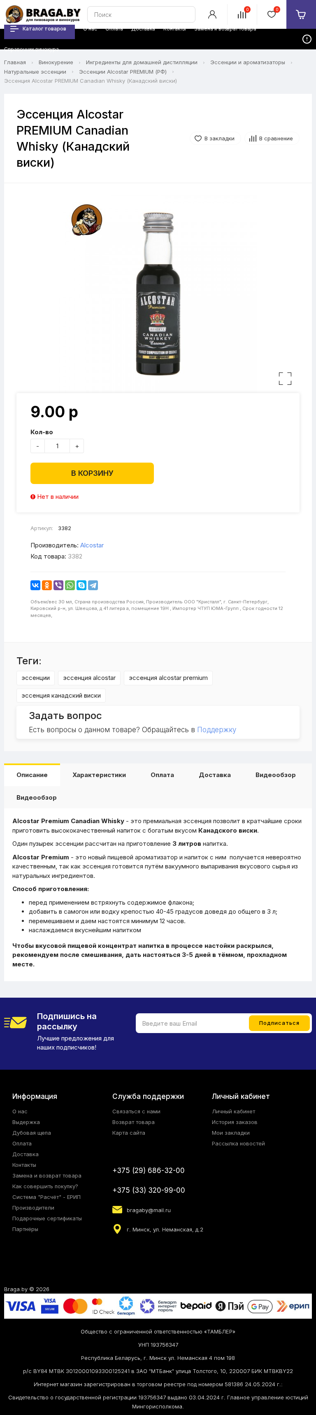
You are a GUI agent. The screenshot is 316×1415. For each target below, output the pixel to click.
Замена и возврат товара (46, 1175)
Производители (33, 1207)
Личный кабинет (233, 1111)
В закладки (219, 138)
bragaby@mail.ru (149, 1210)
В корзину (92, 473)
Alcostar (92, 545)
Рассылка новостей (238, 1143)
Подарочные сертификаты (47, 1218)
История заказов (235, 1122)
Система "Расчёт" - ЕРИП (46, 1197)
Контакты (24, 1165)
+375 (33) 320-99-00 (148, 1190)
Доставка (215, 775)
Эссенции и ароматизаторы (247, 62)
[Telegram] (93, 585)
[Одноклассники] (47, 585)
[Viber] (58, 585)
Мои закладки (231, 1133)
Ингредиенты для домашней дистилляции (142, 62)
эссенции (35, 678)
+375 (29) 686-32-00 (148, 1170)
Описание (32, 775)
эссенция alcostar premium (168, 678)
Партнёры (25, 1229)
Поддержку (216, 730)
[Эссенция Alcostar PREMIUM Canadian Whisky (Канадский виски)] (158, 294)
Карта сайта (128, 1133)
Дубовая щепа (31, 1133)
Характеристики (99, 775)
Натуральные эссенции (35, 71)
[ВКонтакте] (35, 585)
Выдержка (26, 1122)
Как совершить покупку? (45, 1186)
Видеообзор (276, 775)
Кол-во (41, 432)
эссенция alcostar (89, 678)
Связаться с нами (136, 1111)
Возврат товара (133, 1122)
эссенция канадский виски (61, 695)
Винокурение (56, 62)
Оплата (162, 775)
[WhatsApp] (70, 585)
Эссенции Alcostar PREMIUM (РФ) (123, 71)
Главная (15, 62)
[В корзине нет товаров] (301, 14)
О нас (20, 1111)
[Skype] (81, 585)
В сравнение (276, 138)
